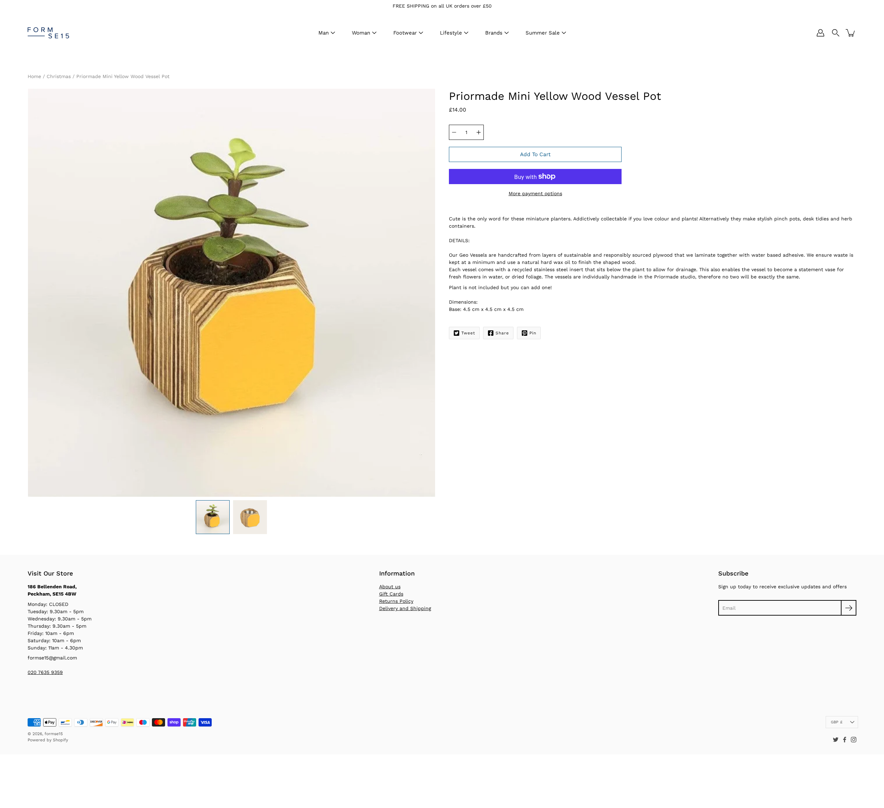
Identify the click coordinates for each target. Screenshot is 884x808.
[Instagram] (853, 739)
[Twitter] (835, 739)
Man (323, 33)
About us (390, 586)
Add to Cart (535, 154)
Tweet (468, 333)
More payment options (535, 193)
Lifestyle (451, 33)
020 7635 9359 (45, 672)
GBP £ (837, 722)
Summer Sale (543, 33)
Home (34, 76)
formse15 (54, 733)
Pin (532, 333)
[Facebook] (844, 739)
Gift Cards (391, 594)
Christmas (59, 76)
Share (502, 333)
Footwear (405, 33)
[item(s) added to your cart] (850, 32)
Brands (493, 33)
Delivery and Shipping (405, 608)
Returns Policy (396, 601)
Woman (361, 33)
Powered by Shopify (48, 740)
